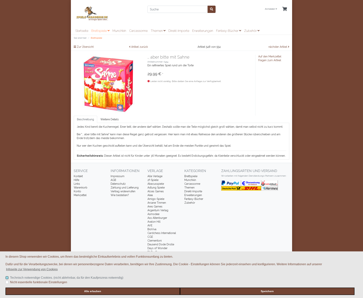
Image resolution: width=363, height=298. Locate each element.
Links (77, 183)
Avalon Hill (154, 221)
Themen (157, 31)
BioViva (151, 229)
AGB (113, 179)
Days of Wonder (157, 248)
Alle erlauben (92, 291)
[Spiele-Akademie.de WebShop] (108, 13)
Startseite (81, 31)
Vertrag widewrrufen (123, 191)
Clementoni (154, 240)
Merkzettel (80, 195)
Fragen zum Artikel (269, 60)
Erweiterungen (202, 31)
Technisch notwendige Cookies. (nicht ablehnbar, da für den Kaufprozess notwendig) (66, 277)
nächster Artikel (278, 46)
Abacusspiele (155, 183)
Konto (77, 191)
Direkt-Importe (178, 31)
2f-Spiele (152, 179)
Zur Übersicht (85, 46)
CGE (150, 236)
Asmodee (153, 214)
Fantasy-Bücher (227, 31)
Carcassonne (138, 31)
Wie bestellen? (120, 195)
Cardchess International (161, 233)
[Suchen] (212, 9)
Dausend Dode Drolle (160, 244)
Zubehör (251, 31)
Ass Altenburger (157, 217)
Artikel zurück (139, 46)
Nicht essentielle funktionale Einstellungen (38, 282)
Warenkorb (80, 187)
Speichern (267, 291)
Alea (150, 195)
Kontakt (78, 176)
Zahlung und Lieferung (125, 187)
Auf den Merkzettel (269, 56)
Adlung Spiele (156, 187)
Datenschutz (118, 183)
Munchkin (119, 31)
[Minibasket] (284, 9)
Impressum (117, 176)
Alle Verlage (154, 176)
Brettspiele (99, 31)
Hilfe (76, 179)
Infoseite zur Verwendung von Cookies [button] (32, 269)
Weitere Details (109, 119)
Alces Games (155, 191)
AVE (149, 225)
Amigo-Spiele (155, 198)
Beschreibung (85, 119)
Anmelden (270, 9)
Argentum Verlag (157, 210)
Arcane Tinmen (156, 202)
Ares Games (154, 206)
